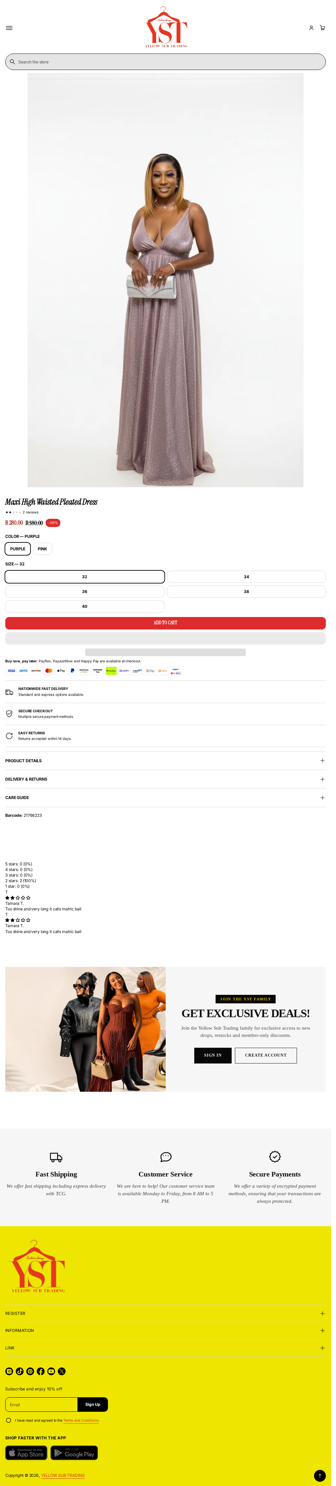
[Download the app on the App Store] (26, 1453)
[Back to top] (320, 1476)
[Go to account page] (311, 28)
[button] (165, 638)
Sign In (213, 1055)
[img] (17, 897)
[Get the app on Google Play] (74, 1453)
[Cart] (321, 28)
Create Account (266, 1055)
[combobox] (166, 62)
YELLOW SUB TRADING (63, 1475)
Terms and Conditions (81, 1420)
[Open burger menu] (9, 28)
